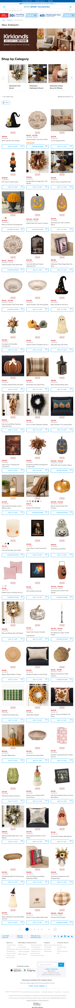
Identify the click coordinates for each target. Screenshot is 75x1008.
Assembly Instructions (62, 951)
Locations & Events (11, 945)
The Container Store (27, 1)
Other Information (11, 957)
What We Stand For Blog (12, 949)
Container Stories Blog (23, 949)
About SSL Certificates (37, 1007)
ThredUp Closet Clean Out (37, 955)
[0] (71, 7)
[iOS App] (15, 970)
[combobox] (36, 10)
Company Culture (11, 955)
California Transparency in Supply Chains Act (37, 1000)
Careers (8, 947)
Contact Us (59, 945)
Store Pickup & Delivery (36, 945)
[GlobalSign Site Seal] (37, 1005)
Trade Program (47, 949)
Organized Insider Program (50, 945)
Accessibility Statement (47, 992)
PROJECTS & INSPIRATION (36, 936)
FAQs (58, 953)
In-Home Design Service (37, 949)
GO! (61, 964)
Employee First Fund (11, 953)
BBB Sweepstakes (22, 954)
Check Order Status (61, 947)
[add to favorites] (22, 146)
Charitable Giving (11, 951)
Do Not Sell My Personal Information (31, 992)
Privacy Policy (57, 992)
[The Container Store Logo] (37, 7)
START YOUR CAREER (37, 986)
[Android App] (29, 970)
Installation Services (36, 951)
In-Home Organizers (36, 947)
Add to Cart (13, 146)
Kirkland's (50, 1)
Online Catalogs (22, 947)
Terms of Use (66, 992)
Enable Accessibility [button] (23, 951)
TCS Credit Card (48, 947)
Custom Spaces (5, 936)
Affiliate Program (48, 951)
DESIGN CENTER (20, 936)
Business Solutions (35, 953)
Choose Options (37, 146)
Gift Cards (20, 945)
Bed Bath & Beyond (40, 1)
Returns (59, 949)
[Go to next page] (55, 929)
